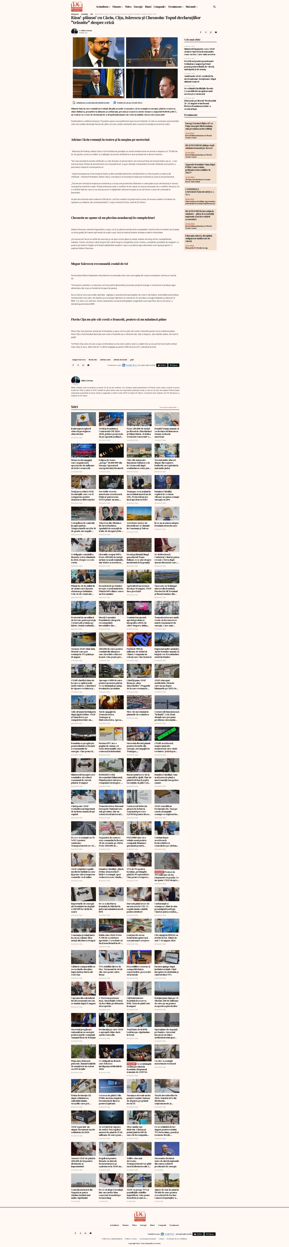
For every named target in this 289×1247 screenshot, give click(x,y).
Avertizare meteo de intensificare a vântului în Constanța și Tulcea (138, 526)
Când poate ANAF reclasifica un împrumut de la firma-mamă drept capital (83, 810)
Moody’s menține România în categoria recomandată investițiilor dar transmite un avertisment (109, 621)
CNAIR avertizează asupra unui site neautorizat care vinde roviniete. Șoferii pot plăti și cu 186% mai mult (167, 747)
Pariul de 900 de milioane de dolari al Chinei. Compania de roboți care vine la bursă (139, 653)
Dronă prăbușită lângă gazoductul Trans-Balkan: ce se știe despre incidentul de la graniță (139, 558)
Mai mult (191, 6)
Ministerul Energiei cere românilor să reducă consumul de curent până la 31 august (83, 778)
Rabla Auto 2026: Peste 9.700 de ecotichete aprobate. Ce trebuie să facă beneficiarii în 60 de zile (111, 939)
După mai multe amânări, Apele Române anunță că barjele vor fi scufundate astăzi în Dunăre (167, 653)
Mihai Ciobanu (86, 30)
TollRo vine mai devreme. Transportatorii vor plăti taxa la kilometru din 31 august (139, 1162)
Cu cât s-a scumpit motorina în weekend (165, 1062)
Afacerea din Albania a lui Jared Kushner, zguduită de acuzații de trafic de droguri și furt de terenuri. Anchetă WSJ (110, 527)
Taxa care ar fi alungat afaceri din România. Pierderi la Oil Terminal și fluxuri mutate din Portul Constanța (166, 589)
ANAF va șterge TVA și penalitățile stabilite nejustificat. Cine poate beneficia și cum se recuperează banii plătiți (139, 1193)
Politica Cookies (131, 1239)
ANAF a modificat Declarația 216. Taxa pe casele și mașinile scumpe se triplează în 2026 (166, 810)
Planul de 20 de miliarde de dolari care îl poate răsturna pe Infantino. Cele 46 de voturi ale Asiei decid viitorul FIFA (83, 589)
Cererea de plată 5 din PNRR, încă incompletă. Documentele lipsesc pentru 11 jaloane (110, 1099)
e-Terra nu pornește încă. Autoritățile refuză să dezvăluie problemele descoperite (111, 1002)
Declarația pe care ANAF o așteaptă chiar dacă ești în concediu (111, 1032)
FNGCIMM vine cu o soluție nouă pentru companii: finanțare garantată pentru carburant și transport (138, 841)
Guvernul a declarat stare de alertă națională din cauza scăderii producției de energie (167, 1162)
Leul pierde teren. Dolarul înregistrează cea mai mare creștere (138, 938)
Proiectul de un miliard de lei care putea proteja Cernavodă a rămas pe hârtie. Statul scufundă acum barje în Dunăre (83, 621)
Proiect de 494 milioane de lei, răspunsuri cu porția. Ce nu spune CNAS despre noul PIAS (167, 876)
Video (128, 6)
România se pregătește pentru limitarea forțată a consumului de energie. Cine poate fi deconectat (83, 747)
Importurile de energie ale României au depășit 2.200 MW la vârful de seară (83, 907)
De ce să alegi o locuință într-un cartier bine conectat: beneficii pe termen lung (111, 1193)
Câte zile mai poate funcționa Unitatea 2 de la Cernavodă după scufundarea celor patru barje (139, 464)
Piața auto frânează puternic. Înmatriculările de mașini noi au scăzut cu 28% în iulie (83, 1065)
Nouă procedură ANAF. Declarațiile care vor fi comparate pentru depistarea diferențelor (83, 495)
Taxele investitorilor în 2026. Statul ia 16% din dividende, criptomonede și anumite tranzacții (166, 1099)
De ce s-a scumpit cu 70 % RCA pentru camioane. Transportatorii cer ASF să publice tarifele (83, 841)
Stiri (91, 14)
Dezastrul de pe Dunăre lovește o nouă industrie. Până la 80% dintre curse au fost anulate (111, 589)
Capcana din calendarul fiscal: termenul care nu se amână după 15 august (83, 1001)
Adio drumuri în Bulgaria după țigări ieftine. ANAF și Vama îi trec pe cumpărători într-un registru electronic (83, 715)
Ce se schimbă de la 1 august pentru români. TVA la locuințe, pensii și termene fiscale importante (167, 1130)
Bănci (148, 6)
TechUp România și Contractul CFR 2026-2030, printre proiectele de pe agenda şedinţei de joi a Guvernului (111, 432)
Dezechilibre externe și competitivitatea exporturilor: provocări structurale (139, 970)
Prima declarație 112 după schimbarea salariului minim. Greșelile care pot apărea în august (81, 1099)
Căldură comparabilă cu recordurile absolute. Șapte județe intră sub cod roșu (83, 970)
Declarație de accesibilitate (177, 1239)
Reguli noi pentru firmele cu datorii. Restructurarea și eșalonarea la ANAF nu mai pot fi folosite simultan (110, 1162)
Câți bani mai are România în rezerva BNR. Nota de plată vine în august (138, 1002)
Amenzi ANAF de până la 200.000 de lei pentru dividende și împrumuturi (83, 1162)
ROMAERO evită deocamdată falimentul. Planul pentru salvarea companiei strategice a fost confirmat (111, 778)
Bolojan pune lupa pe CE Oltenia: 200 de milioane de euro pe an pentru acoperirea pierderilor (167, 1002)
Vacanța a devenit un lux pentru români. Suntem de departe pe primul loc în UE (139, 1099)
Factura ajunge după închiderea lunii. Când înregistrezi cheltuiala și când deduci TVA (166, 970)
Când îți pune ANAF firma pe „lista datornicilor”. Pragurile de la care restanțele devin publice (138, 684)
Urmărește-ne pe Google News (129, 102)
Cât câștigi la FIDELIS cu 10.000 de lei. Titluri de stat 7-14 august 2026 (166, 938)
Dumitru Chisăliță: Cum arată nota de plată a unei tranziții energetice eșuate (167, 778)
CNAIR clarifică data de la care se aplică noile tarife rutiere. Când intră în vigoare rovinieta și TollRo (83, 684)
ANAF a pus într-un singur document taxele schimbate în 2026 (83, 1129)
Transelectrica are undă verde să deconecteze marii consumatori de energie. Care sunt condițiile (167, 621)
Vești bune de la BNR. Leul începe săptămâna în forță (138, 1032)
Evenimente (175, 6)
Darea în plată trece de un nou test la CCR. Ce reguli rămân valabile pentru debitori (138, 907)
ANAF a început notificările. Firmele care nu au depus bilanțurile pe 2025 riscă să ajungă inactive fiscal (167, 684)
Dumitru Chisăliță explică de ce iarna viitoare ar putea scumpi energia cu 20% (167, 495)
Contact (161, 1239)
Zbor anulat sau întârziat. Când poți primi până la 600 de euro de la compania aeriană (137, 1130)
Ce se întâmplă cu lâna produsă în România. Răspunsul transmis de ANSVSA (139, 1067)
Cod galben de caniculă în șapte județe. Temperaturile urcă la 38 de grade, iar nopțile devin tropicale (83, 527)
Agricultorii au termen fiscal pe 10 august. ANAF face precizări (139, 588)
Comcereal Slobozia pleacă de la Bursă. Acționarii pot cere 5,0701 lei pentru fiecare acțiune (139, 810)
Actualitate (102, 6)
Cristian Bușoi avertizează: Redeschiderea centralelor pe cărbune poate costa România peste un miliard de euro (167, 841)
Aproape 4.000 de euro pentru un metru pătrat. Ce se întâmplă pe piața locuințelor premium (111, 684)
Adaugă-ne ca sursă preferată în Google (93, 102)
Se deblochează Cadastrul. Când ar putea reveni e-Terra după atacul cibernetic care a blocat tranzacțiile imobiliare (167, 558)
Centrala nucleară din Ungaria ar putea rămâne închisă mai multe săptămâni (82, 1193)
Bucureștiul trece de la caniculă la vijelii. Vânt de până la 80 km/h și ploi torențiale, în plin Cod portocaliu (139, 778)
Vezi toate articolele (168, 407)
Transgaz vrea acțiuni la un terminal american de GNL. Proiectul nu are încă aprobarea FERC (139, 495)
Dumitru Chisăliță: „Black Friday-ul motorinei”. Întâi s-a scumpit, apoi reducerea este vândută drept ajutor (111, 873)
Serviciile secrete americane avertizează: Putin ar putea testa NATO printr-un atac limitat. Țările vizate (110, 495)
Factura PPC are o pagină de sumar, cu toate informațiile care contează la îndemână (110, 747)
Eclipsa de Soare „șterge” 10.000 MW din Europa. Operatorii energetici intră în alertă (111, 464)
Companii (159, 6)
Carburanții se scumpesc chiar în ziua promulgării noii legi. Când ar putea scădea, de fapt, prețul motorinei (166, 907)
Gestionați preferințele (147, 1239)
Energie (138, 6)
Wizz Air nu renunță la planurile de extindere (138, 713)
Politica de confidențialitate (112, 1239)
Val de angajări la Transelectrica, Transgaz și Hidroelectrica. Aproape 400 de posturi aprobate (111, 715)
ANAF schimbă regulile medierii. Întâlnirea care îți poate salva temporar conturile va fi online (83, 873)
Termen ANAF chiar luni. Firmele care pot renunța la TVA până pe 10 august (83, 653)
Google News (131, 365)
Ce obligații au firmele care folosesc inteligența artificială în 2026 (110, 1065)
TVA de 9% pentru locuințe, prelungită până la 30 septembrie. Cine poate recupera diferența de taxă (138, 873)
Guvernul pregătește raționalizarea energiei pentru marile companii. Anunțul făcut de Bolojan (83, 1033)
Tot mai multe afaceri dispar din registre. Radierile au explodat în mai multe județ (166, 464)
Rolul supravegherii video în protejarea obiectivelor (81, 431)
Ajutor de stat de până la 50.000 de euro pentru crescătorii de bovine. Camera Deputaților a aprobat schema (167, 1193)
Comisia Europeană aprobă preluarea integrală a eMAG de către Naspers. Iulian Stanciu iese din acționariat (137, 621)
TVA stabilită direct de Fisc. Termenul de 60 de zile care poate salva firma (111, 970)
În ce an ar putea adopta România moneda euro (167, 524)
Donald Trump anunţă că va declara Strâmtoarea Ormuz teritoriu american (167, 432)
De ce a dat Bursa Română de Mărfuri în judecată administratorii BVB (111, 907)
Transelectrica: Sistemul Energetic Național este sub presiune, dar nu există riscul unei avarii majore (111, 810)
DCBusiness (75, 14)
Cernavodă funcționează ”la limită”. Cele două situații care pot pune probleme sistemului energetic (167, 715)
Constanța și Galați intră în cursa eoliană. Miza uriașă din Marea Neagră (83, 938)
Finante (117, 6)
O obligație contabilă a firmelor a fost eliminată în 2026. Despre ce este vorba (83, 558)
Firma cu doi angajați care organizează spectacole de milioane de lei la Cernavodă (82, 464)
